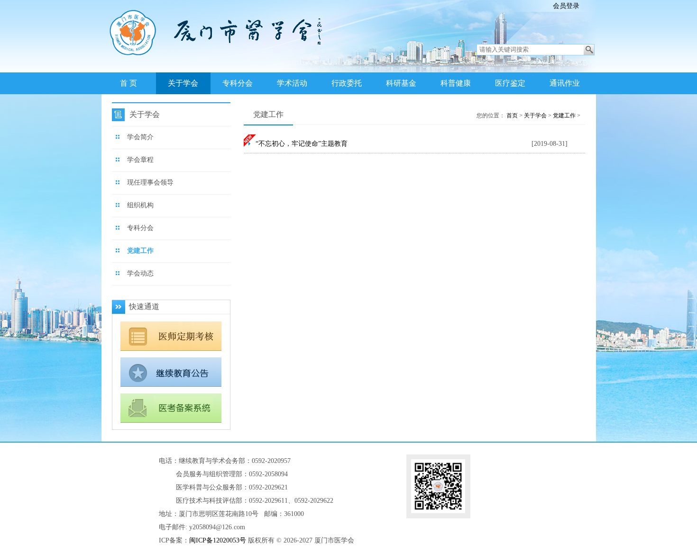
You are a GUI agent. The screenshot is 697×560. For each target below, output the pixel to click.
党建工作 (140, 250)
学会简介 (140, 137)
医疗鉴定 (510, 83)
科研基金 (401, 83)
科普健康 (455, 83)
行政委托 (346, 83)
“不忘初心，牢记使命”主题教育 (302, 143)
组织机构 (140, 205)
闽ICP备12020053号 (217, 540)
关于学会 (183, 83)
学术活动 (292, 83)
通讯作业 (565, 83)
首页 (512, 115)
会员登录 (566, 5)
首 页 (128, 83)
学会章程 (140, 159)
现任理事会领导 (150, 182)
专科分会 (237, 83)
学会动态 (140, 273)
